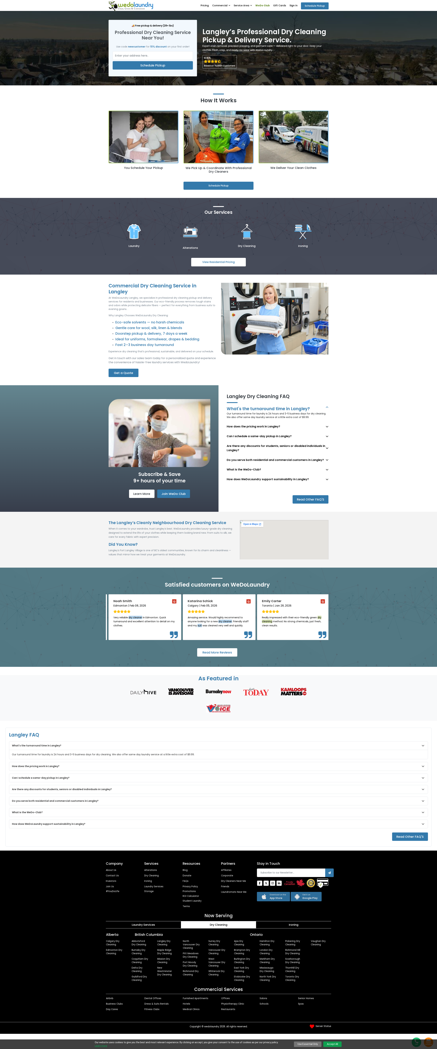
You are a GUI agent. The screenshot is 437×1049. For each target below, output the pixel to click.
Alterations (150, 870)
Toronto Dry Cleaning (292, 978)
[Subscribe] (329, 873)
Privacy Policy (190, 886)
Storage (149, 891)
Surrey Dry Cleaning (214, 943)
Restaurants (228, 1009)
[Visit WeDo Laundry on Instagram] (272, 883)
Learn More (141, 494)
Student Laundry (192, 900)
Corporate (227, 875)
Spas (301, 1003)
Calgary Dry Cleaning (112, 943)
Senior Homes (306, 998)
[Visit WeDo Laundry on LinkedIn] (279, 883)
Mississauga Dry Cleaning (267, 969)
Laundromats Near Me (233, 892)
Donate (187, 875)
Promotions (189, 891)
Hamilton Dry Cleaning (267, 943)
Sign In (294, 5)
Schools (264, 1003)
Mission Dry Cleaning (163, 960)
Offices (225, 998)
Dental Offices (152, 998)
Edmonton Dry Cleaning (114, 951)
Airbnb (109, 998)
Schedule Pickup (315, 6)
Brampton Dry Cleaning (242, 951)
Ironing (148, 881)
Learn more (101, 1045)
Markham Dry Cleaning (267, 960)
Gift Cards (279, 5)
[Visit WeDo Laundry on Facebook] (259, 883)
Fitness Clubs (151, 1009)
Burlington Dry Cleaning (242, 960)
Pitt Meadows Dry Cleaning (191, 955)
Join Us (110, 886)
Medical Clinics (191, 1009)
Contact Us (112, 875)
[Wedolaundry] (130, 6)
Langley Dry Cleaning (163, 943)
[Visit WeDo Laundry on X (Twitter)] (266, 883)
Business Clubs (114, 1003)
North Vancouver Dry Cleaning (191, 945)
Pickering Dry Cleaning (292, 943)
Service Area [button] (241, 5)
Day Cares (112, 1009)
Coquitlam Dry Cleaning (140, 960)
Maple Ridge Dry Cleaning (164, 951)
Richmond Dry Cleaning (191, 973)
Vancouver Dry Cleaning (216, 951)
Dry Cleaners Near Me (233, 881)
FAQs (185, 881)
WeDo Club (262, 5)
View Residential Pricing (218, 262)
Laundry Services (153, 886)
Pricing (205, 5)
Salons (263, 998)
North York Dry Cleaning (268, 978)
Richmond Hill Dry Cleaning (292, 951)
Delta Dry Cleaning (137, 969)
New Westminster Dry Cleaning (164, 971)
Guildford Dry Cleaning (139, 978)
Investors (111, 881)
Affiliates (226, 870)
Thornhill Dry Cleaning (292, 969)
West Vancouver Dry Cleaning (216, 962)
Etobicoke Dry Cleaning (242, 978)
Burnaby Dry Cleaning (138, 951)
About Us (111, 870)
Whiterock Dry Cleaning (216, 973)
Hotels (186, 1003)
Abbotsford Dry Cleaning (139, 943)
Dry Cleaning (151, 875)
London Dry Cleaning (266, 951)
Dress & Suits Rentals (156, 1003)
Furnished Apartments (195, 998)
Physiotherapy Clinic (232, 1003)
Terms (186, 906)
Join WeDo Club (173, 494)
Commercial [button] (220, 5)
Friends (225, 886)
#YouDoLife (112, 891)
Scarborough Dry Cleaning (292, 960)
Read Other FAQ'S (310, 499)
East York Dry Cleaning (241, 969)
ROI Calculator (191, 896)
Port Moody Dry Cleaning (190, 964)
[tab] (143, 924)
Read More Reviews (217, 652)
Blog (185, 870)
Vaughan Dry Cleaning (318, 943)
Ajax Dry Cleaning (239, 943)
